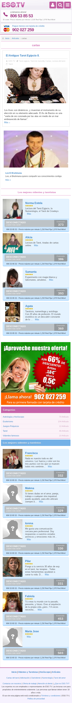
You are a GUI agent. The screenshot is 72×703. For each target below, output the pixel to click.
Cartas (48, 61)
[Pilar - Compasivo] (13, 567)
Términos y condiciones (50, 696)
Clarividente (36, 678)
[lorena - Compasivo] (13, 529)
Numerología (47, 678)
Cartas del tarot (12, 678)
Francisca (31, 453)
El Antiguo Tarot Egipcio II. (22, 55)
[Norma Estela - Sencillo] (13, 209)
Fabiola (29, 596)
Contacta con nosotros (12, 684)
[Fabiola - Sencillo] (13, 602)
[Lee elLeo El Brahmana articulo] (36, 168)
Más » (8, 180)
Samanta (31, 271)
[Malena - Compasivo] (13, 494)
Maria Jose (32, 631)
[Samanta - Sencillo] (13, 278)
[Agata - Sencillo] (13, 312)
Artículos (15, 38)
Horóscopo (45, 672)
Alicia (28, 237)
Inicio (7, 38)
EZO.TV (12, 61)
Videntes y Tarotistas (28, 672)
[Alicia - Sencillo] (13, 243)
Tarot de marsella (37, 61)
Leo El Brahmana (13, 173)
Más (6, 122)
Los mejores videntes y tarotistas (22, 442)
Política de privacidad (36, 699)
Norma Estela (33, 203)
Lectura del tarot (58, 61)
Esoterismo (8, 421)
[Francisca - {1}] (13, 459)
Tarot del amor (60, 678)
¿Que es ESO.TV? (61, 684)
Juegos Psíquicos (11, 426)
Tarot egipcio (24, 61)
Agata (29, 306)
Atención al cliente (45, 684)
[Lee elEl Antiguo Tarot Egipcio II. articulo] (35, 102)
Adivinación (24, 678)
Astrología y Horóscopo (13, 417)
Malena (29, 488)
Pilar (28, 561)
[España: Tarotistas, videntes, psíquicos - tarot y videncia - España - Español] (13, 7)
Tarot (11, 64)
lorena (29, 523)
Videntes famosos (11, 436)
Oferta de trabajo (30, 684)
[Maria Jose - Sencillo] (13, 637)
